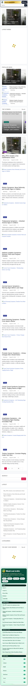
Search (4, 475)
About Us (4, 578)
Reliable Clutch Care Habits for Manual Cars (11, 635)
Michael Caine (6, 159)
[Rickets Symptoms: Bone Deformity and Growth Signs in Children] (5, 89)
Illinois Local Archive (10, 2)
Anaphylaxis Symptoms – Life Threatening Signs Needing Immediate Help (11, 419)
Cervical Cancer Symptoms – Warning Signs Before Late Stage (12, 287)
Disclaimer (22, 578)
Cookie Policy (5, 581)
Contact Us (10, 578)
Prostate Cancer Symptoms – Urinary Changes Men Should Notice (14, 354)
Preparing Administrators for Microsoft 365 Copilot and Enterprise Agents (13, 649)
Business (5, 670)
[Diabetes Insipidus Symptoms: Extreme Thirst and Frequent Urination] (5, 102)
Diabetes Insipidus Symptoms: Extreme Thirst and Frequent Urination (16, 102)
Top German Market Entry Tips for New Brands (12, 640)
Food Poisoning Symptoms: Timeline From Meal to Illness (13, 320)
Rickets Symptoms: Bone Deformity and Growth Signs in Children (13, 188)
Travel (4, 678)
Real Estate (5, 674)
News (4, 682)
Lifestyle (4, 663)
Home (4, 19)
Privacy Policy (16, 578)
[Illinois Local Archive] (2, 2)
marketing (13, 90)
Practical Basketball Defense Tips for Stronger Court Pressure (14, 637)
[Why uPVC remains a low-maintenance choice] (14, 77)
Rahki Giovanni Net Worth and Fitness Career (11, 645)
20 (18, 468)
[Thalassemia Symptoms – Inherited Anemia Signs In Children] (5, 95)
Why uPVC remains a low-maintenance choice (11, 81)
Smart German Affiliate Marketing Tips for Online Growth (13, 643)
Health (5, 183)
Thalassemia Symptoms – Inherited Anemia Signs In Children (13, 221)
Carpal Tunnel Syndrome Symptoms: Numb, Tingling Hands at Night (13, 387)
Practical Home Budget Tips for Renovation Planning (12, 632)
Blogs (4, 659)
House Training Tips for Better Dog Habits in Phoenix (12, 652)
